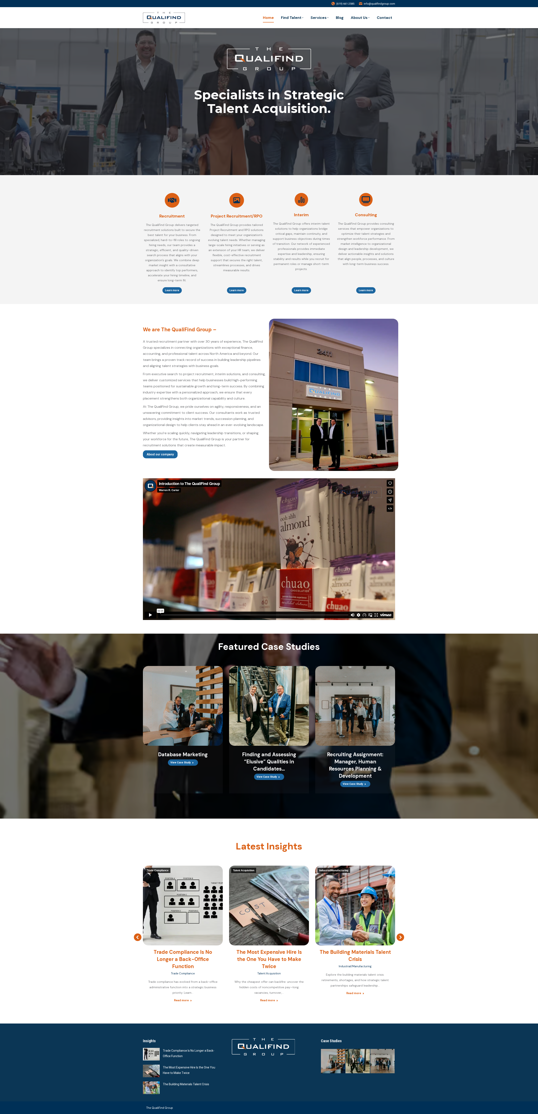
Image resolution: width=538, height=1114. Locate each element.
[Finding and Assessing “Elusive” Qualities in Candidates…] (357, 1061)
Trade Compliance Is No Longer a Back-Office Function (183, 959)
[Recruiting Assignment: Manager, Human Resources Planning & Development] (382, 1061)
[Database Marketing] (333, 1061)
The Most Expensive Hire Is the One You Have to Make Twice (269, 959)
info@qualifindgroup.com (379, 3)
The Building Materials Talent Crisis (186, 1084)
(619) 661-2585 (345, 3)
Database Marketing (183, 754)
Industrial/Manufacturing (333, 870)
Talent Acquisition (243, 870)
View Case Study (180, 762)
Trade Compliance (158, 870)
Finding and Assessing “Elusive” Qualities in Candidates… (269, 761)
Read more (181, 1000)
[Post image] (151, 1054)
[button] (137, 937)
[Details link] (182, 705)
